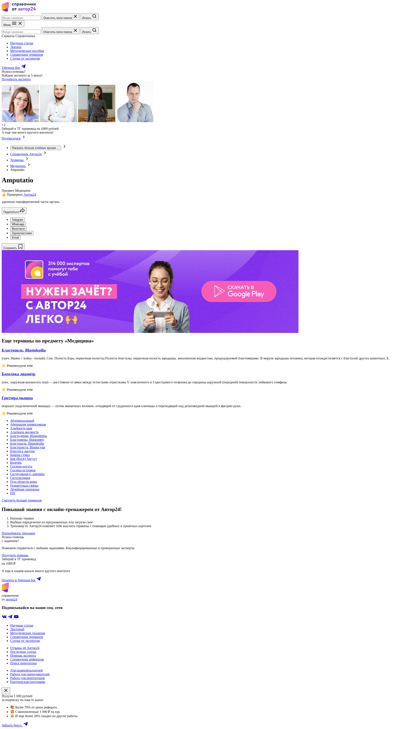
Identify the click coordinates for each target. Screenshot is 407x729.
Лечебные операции (24, 489)
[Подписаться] (23, 138)
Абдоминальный (22, 420)
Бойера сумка (20, 455)
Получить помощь (15, 555)
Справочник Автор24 (26, 154)
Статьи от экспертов (25, 58)
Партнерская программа (27, 682)
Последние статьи (23, 652)
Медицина (18, 166)
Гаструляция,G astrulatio (27, 474)
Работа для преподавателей (30, 674)
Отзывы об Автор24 (24, 648)
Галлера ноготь (21, 466)
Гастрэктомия (20, 478)
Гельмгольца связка (24, 485)
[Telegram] (11, 618)
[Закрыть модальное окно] (6, 690)
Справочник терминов (26, 54)
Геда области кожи (23, 481)
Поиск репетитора (23, 663)
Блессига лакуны (22, 451)
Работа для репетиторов (27, 678)
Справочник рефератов (27, 659)
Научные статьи (21, 43)
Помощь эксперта (23, 655)
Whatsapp (18, 224)
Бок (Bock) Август (23, 459)
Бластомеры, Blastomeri (27, 439)
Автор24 (30, 194)
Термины (17, 160)
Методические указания (27, 633)
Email (15, 237)
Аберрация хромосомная (28, 424)
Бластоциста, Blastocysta (27, 447)
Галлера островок (23, 470)
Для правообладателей (26, 670)
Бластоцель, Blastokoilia (27, 443)
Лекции (15, 47)
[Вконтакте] (5, 618)
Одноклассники (22, 233)
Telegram (17, 219)
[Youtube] (16, 618)
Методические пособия (27, 51)
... (35, 147)
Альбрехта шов (21, 428)
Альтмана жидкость (24, 432)
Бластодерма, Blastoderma (28, 436)
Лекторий (17, 629)
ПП (12, 493)
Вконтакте (18, 228)
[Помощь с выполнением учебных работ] (150, 332)
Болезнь (16, 462)
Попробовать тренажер (18, 533)
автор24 (11, 599)
